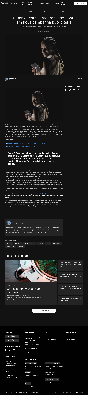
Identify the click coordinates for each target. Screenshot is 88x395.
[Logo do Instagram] (65, 90)
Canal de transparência (11, 363)
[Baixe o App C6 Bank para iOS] (12, 340)
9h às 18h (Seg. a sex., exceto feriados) (32, 376)
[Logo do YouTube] (74, 90)
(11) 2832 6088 (70, 368)
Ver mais (27, 352)
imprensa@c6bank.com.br (52, 382)
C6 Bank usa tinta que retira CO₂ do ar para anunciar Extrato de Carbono (26, 143)
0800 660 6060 (29, 379)
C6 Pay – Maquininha (71, 339)
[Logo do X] (78, 90)
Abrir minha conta (80, 3)
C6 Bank (21, 194)
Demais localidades (50, 372)
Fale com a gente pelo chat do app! (33, 367)
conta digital (42, 194)
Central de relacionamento (53, 363)
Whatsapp (68, 366)
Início (23, 11)
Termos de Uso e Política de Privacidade (18, 392)
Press (27, 11)
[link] (31, 282)
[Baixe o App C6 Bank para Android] (12, 336)
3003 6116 (48, 368)
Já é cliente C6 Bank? (31, 363)
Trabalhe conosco (10, 356)
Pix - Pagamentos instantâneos (54, 337)
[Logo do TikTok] (70, 90)
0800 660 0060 (29, 386)
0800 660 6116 (49, 374)
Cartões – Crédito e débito (32, 344)
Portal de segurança (33, 392)
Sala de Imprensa (10, 359)
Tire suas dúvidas (10, 365)
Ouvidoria (27, 372)
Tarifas (6, 392)
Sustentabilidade (9, 375)
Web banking (69, 337)
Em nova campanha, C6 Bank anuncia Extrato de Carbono (22, 146)
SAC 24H (27, 383)
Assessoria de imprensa (52, 379)
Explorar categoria (44, 310)
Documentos (8, 361)
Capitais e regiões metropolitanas (54, 366)
